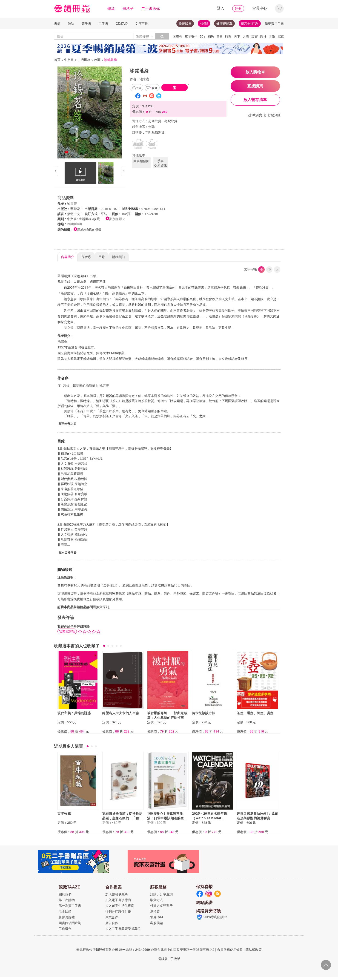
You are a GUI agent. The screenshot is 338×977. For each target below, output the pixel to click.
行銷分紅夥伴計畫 (118, 911)
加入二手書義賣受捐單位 (123, 928)
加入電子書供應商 (118, 899)
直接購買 (255, 86)
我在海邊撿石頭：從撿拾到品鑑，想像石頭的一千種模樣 (122, 818)
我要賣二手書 (274, 23)
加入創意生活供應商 (119, 905)
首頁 (57, 59)
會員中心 (259, 8)
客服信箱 (156, 922)
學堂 (111, 8)
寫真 (281, 36)
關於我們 (65, 894)
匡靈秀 (177, 36)
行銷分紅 (274, 114)
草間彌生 (191, 36)
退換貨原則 (101, 606)
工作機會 (65, 928)
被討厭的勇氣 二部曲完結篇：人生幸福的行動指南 (167, 715)
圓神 (263, 36)
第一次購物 (67, 899)
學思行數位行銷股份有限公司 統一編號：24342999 (113, 949)
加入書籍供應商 (116, 894)
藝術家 (75, 208)
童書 (219, 36)
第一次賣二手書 (70, 905)
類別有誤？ (117, 218)
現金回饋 (65, 911)
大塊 (246, 36)
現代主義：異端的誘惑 (74, 712)
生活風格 (83, 59)
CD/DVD (122, 23)
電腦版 (163, 958)
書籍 (57, 23)
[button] (279, 8)
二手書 (103, 23)
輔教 (211, 36)
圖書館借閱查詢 (70, 922)
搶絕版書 (185, 23)
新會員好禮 (67, 917)
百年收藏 (64, 813)
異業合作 (111, 917)
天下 (237, 36)
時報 (228, 36)
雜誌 (71, 23)
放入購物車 (255, 72)
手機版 (175, 958)
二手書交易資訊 (160, 163)
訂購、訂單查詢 (161, 894)
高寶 (254, 36)
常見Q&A (156, 917)
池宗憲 (144, 79)
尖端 (272, 36)
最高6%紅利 (249, 23)
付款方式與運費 (161, 905)
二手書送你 (150, 8)
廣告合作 (111, 922)
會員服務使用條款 (230, 949)
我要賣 (257, 114)
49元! (204, 23)
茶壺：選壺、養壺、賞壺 (255, 712)
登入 (220, 8)
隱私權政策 (254, 949)
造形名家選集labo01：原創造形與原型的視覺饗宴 (257, 815)
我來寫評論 (67, 631)
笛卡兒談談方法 (203, 712)
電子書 (86, 23)
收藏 (97, 59)
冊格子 (128, 8)
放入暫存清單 (255, 100)
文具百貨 (141, 23)
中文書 (69, 59)
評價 (138, 88)
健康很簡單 (224, 23)
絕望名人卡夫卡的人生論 (120, 712)
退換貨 (155, 911)
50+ (202, 36)
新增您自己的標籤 (89, 229)
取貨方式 (156, 899)
